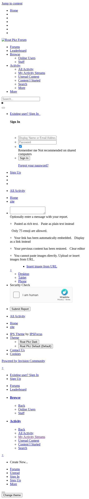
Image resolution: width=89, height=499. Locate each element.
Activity (15, 65)
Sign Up (15, 172)
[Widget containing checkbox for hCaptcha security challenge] (41, 295)
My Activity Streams (31, 73)
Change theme (12, 495)
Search (22, 84)
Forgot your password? (33, 165)
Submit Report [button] (20, 309)
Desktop (23, 274)
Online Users (26, 58)
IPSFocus (36, 334)
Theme (14, 337)
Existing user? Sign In (25, 113)
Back (21, 405)
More (21, 88)
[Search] (3, 107)
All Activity (26, 69)
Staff (21, 62)
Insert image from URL (41, 266)
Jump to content (12, 3)
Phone (22, 281)
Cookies (15, 354)
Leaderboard (18, 50)
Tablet (22, 277)
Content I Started (29, 80)
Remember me (27, 150)
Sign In (24, 158)
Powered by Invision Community (23, 361)
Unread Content (28, 76)
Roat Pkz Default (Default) (35, 346)
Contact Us (17, 350)
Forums (15, 47)
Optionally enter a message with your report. (39, 216)
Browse (15, 54)
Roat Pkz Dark (28, 341)
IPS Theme (17, 334)
